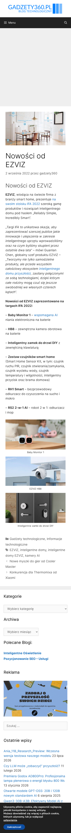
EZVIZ (14, 550)
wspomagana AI (46, 315)
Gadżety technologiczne (27, 539)
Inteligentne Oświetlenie (22, 653)
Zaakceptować (14, 827)
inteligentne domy (33, 550)
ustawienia (10, 820)
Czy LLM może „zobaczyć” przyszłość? (32, 766)
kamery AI (32, 555)
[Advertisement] (35, 65)
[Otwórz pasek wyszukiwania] (65, 22)
